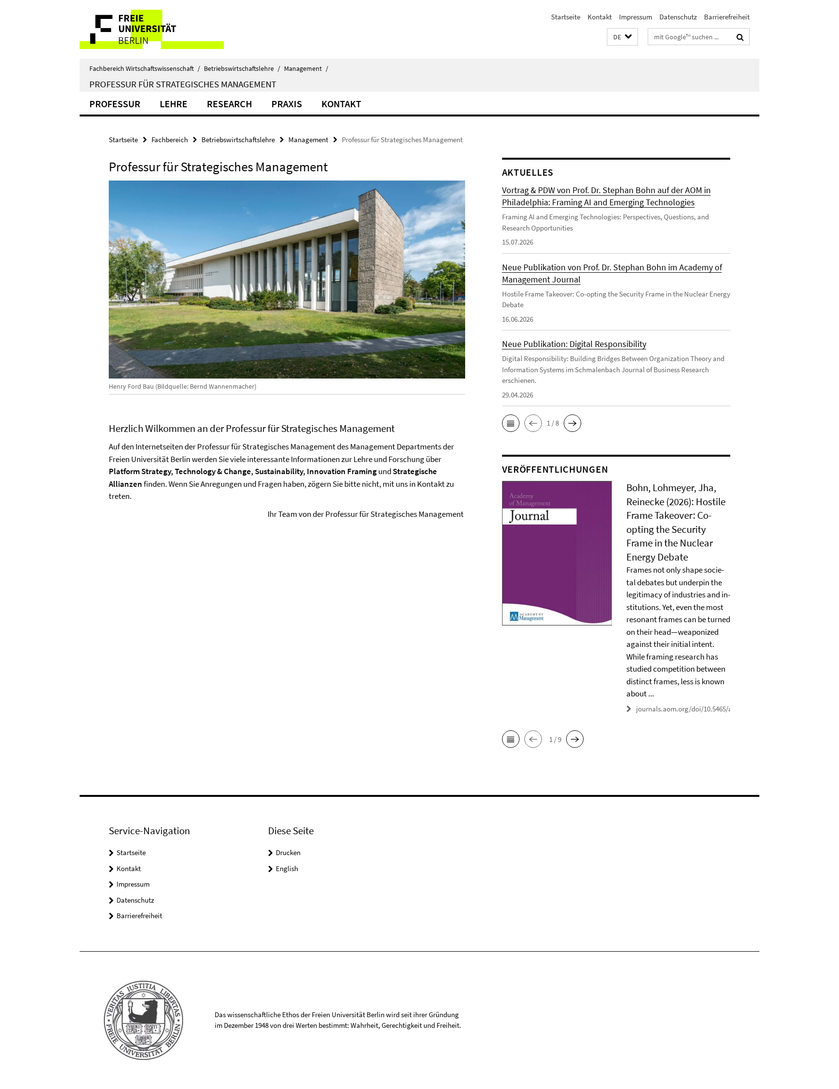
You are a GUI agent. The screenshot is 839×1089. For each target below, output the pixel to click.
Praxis (286, 104)
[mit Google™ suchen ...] (740, 37)
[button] (622, 37)
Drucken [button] (288, 852)
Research (229, 104)
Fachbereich (169, 139)
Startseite (565, 16)
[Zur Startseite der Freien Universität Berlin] (161, 29)
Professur (114, 104)
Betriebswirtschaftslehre (242, 68)
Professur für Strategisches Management (182, 84)
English (287, 868)
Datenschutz (678, 16)
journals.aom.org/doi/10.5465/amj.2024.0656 (703, 708)
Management (306, 68)
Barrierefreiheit (727, 16)
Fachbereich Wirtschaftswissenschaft (144, 68)
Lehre (173, 104)
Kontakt (599, 16)
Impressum (635, 16)
